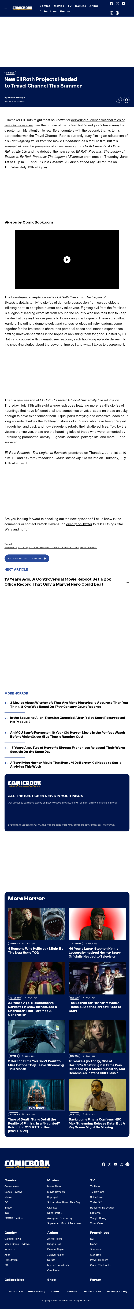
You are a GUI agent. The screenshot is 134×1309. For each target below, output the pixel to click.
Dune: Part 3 (54, 1212)
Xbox (7, 1254)
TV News (95, 1186)
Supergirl (52, 1197)
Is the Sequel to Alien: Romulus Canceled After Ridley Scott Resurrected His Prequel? (67, 720)
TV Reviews (97, 1191)
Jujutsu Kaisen (55, 1254)
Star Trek (95, 1254)
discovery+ (11, 547)
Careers (71, 1291)
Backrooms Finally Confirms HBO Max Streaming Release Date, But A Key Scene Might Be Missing (97, 1123)
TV (70, 6)
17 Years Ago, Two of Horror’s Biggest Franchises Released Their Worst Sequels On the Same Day (67, 750)
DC (6, 1202)
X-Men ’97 (96, 1202)
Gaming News (13, 1238)
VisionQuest (97, 1223)
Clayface (52, 1207)
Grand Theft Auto (100, 1265)
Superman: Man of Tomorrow (64, 1223)
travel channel (88, 547)
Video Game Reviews (17, 1244)
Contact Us (15, 1291)
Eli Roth (23, 547)
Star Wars (96, 1249)
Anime (94, 6)
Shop (51, 1280)
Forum (65, 11)
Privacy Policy (108, 824)
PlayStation (11, 1260)
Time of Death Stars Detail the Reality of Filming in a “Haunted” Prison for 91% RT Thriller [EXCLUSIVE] (34, 1125)
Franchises (99, 1233)
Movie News (54, 1186)
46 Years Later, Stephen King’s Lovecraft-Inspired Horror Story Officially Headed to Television (95, 953)
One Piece (53, 1270)
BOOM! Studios (14, 1218)
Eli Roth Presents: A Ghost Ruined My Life (54, 547)
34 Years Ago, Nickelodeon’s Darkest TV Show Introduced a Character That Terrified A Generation (32, 1009)
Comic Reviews (13, 1191)
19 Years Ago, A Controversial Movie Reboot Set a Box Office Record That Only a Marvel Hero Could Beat (58, 582)
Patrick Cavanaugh (16, 97)
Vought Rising (98, 1218)
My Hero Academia (58, 1265)
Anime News (54, 1238)
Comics (44, 6)
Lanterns (95, 1212)
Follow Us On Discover (25, 558)
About (54, 1291)
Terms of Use (74, 824)
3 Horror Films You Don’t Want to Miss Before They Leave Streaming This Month (36, 1065)
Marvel (9, 1197)
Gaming (80, 6)
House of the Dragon (102, 1207)
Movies (59, 6)
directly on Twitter (79, 523)
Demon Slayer (55, 1249)
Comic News (12, 1186)
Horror (10, 72)
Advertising (36, 1291)
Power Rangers (99, 1260)
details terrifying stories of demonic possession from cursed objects (69, 302)
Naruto (51, 1260)
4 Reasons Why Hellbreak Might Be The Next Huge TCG (35, 951)
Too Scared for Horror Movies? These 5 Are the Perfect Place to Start (95, 1007)
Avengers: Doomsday (59, 1218)
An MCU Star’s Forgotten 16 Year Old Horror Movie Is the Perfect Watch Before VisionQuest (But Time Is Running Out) (67, 735)
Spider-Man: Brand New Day (64, 1202)
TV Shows (75, 943)
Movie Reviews (56, 1191)
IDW (7, 1212)
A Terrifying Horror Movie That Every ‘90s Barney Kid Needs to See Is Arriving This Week (65, 765)
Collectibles (48, 11)
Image (8, 1207)
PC (6, 1265)
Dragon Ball (54, 1244)
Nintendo (10, 1249)
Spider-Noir (96, 1197)
